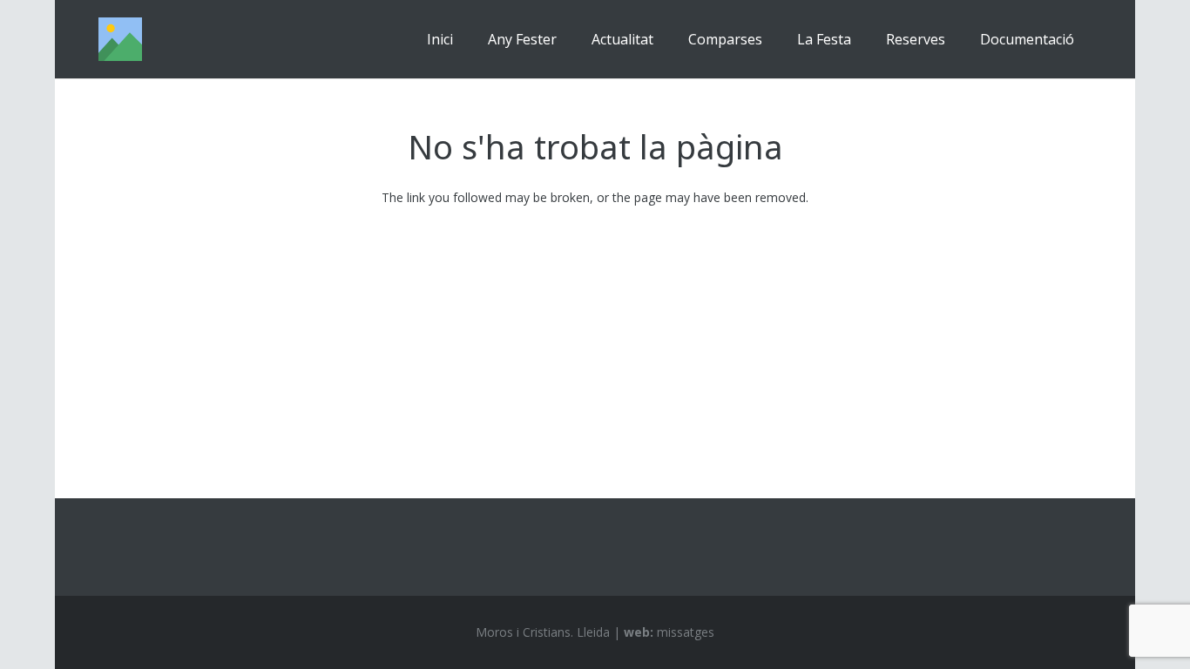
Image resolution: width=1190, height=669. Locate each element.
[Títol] (120, 39)
